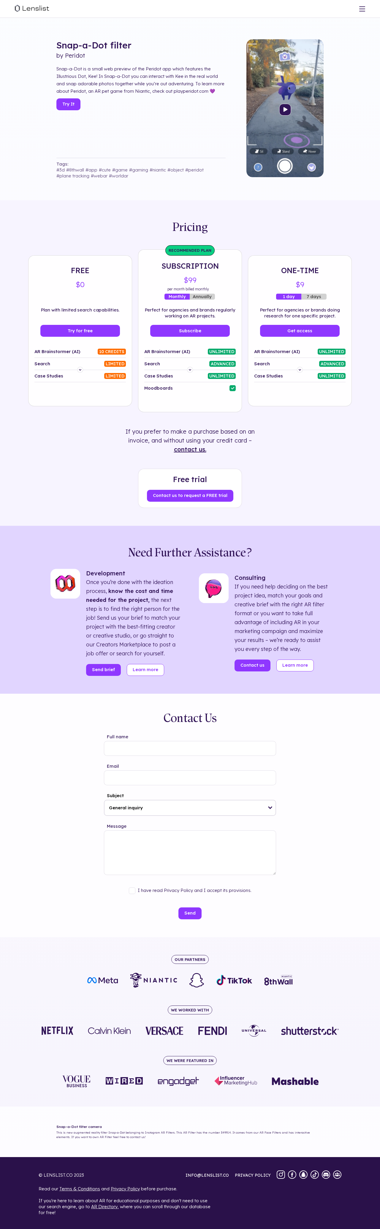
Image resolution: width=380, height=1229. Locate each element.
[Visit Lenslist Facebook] (292, 1175)
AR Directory (104, 1206)
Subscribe (190, 330)
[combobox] (190, 808)
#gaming (138, 170)
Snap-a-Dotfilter (94, 45)
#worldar (118, 176)
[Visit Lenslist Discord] (326, 1175)
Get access (299, 330)
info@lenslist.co (207, 1175)
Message (116, 826)
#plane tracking (72, 176)
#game (120, 170)
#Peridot (194, 170)
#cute (105, 170)
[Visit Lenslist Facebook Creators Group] (337, 1175)
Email (113, 766)
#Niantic (158, 170)
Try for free (80, 330)
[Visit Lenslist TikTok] (315, 1175)
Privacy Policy (125, 1189)
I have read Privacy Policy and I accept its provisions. (194, 890)
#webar (99, 176)
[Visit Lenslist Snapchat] (303, 1175)
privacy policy (253, 1175)
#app (91, 170)
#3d (60, 170)
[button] (270, 807)
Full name (117, 736)
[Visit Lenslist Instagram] (281, 1175)
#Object (175, 170)
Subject (115, 795)
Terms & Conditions (79, 1189)
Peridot (75, 55)
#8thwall (75, 170)
